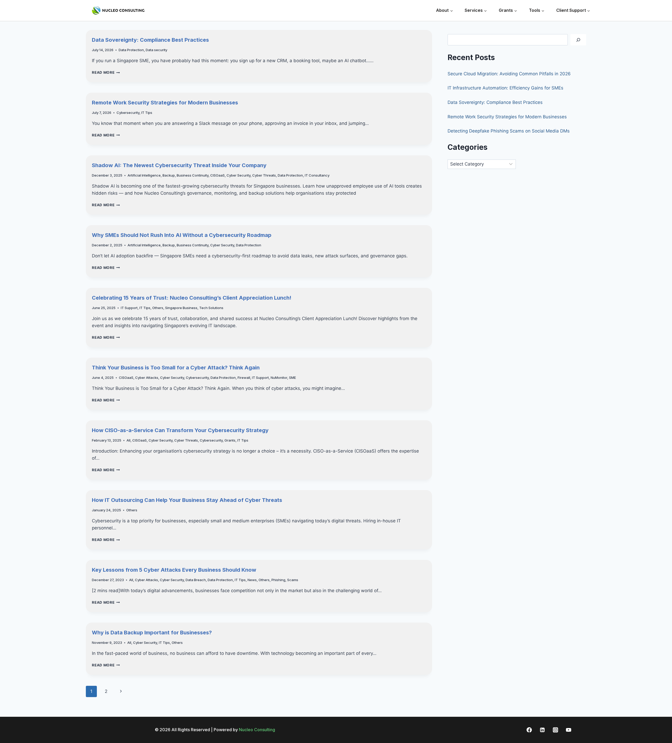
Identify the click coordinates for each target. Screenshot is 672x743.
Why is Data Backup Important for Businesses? (152, 632)
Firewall (244, 377)
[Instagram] (555, 730)
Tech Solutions (211, 308)
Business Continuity (192, 175)
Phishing (278, 580)
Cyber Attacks (146, 377)
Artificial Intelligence (144, 175)
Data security (156, 50)
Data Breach (196, 580)
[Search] (578, 39)
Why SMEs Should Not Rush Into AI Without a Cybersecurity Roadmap (181, 235)
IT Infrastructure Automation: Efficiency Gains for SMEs (505, 88)
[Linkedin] (542, 730)
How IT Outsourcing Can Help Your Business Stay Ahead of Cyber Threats (187, 500)
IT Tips (146, 112)
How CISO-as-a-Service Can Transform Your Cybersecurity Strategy (180, 430)
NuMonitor (279, 377)
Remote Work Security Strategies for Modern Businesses (165, 102)
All (128, 440)
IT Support (129, 308)
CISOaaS (217, 175)
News (252, 580)
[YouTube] (568, 730)
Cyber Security (238, 175)
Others (157, 308)
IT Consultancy (317, 175)
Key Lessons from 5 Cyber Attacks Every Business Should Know (174, 570)
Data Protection (131, 50)
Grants (229, 440)
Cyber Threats (264, 175)
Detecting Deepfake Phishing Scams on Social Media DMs (509, 131)
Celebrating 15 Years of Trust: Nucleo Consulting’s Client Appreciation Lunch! (191, 298)
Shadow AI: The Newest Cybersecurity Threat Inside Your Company (179, 165)
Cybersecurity (128, 112)
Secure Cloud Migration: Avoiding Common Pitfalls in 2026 (509, 73)
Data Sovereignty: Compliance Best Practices (150, 40)
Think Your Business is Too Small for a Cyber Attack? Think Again (176, 367)
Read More (106, 72)
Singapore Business (181, 308)
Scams (292, 580)
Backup (168, 175)
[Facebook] (529, 730)
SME (292, 377)
